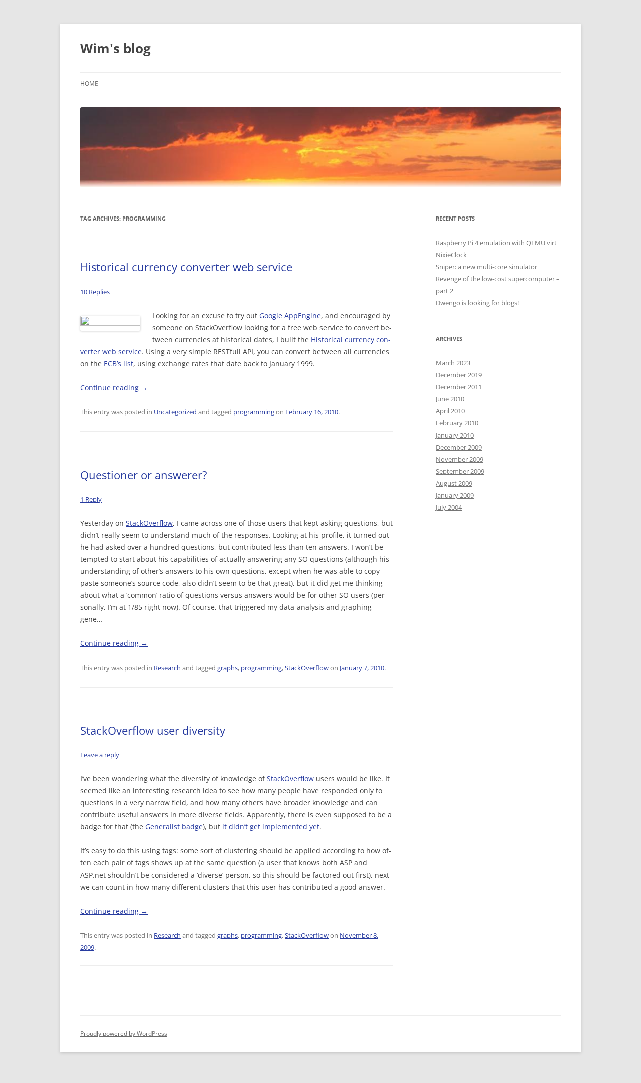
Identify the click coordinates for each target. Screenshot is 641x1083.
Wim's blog (115, 48)
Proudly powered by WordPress (123, 1033)
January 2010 (455, 435)
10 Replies (95, 291)
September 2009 (460, 471)
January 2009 (455, 495)
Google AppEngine (290, 315)
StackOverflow (149, 523)
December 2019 (459, 374)
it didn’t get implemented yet (270, 826)
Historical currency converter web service (186, 266)
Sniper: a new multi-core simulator (486, 266)
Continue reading (114, 387)
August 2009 (454, 483)
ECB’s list (118, 363)
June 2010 (450, 398)
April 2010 (450, 410)
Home (89, 83)
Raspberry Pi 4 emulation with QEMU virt (496, 242)
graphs (227, 667)
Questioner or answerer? (143, 474)
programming (253, 411)
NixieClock (451, 254)
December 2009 (459, 447)
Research (167, 667)
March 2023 (453, 362)
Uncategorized (175, 411)
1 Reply (91, 499)
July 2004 (449, 507)
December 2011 (459, 386)
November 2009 (459, 459)
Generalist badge (174, 826)
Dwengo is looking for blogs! (477, 302)
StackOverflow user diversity (152, 730)
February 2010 (457, 422)
